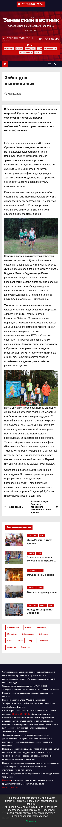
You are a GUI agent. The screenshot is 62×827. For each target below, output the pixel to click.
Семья (38, 52)
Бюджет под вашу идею (42, 592)
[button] (56, 64)
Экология (11, 647)
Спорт (30, 640)
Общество (8, 48)
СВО (40, 48)
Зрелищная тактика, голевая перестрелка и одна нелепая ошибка (41, 560)
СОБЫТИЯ (32, 536)
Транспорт (43, 640)
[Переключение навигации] (49, 64)
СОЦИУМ (32, 570)
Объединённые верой (40, 574)
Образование (50, 48)
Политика (6, 780)
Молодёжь (30, 48)
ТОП (41, 536)
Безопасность (26, 52)
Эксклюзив (26, 647)
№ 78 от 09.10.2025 (21, 714)
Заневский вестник (31, 19)
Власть (19, 48)
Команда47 (42, 627)
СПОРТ (31, 553)
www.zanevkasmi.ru (12, 787)
